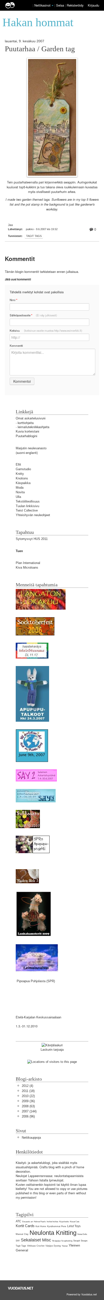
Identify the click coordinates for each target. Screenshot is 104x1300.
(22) (28, 1096)
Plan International (28, 563)
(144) (29, 1111)
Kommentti (16, 345)
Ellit (18, 464)
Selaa (60, 5)
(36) (28, 1101)
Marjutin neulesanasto (31, 448)
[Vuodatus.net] (20, 1288)
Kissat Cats (74, 1222)
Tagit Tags (34, 235)
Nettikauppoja (31, 1137)
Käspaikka (23, 483)
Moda (19, 487)
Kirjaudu (93, 5)
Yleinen (65, 1246)
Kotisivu (46, 330)
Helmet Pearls (40, 1222)
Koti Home (41, 1226)
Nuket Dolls (82, 1234)
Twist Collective (27, 510)
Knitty (20, 474)
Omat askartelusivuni (30, 418)
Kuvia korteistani (27, 431)
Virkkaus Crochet (36, 1246)
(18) (28, 1091)
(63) (28, 1106)
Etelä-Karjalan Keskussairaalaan (38, 1017)
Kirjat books (64, 1222)
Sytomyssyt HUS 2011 (32, 539)
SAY (18, 1240)
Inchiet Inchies (52, 1222)
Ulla (18, 497)
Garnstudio (23, 469)
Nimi (13, 300)
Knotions (22, 478)
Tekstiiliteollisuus (28, 501)
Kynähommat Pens (56, 1226)
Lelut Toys (74, 1226)
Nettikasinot (42, 5)
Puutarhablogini (26, 436)
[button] (52, 5)
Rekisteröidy (75, 5)
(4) (27, 1086)
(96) (28, 1116)
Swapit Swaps (80, 1240)
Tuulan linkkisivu (27, 506)
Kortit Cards (25, 1226)
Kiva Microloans (27, 567)
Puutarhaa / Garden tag (40, 48)
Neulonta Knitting (53, 1232)
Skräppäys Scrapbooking (62, 1241)
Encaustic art (27, 1222)
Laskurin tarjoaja (52, 1049)
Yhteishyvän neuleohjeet (33, 515)
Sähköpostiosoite (33, 315)
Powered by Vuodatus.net (82, 1294)
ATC (18, 1221)
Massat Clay (22, 1234)
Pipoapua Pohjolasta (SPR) (36, 981)
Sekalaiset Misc (36, 1240)
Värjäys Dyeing (53, 1246)
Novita (20, 492)
